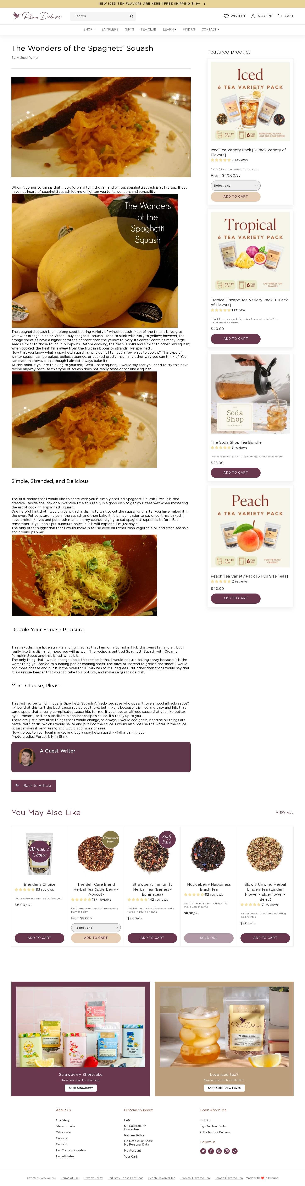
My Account (132, 1150)
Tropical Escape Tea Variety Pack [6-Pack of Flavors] (249, 302)
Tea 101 (205, 1120)
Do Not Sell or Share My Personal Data (138, 1143)
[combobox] (103, 16)
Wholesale (63, 1132)
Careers (61, 1138)
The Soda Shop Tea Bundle (236, 443)
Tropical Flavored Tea (195, 1178)
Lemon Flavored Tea (229, 1178)
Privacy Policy (93, 1178)
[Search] (131, 16)
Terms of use (70, 1178)
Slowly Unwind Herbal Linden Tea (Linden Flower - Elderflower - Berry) (265, 892)
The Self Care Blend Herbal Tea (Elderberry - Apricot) (95, 890)
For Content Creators (71, 1150)
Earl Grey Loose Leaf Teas (125, 1178)
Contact (61, 1144)
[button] (89, 30)
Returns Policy (134, 1135)
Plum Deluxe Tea (46, 1178)
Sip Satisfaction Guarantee (135, 1128)
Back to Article (37, 786)
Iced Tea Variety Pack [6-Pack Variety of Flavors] (248, 152)
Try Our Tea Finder (213, 1126)
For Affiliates (65, 1156)
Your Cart (130, 1156)
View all (285, 812)
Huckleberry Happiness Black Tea (209, 887)
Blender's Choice (39, 885)
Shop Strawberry (81, 1088)
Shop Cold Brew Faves (224, 1088)
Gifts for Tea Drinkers (215, 1132)
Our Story (63, 1120)
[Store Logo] (37, 16)
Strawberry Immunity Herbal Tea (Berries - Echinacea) (152, 890)
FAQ (127, 1120)
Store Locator (66, 1126)
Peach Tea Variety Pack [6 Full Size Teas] (249, 576)
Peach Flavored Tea (161, 1178)
